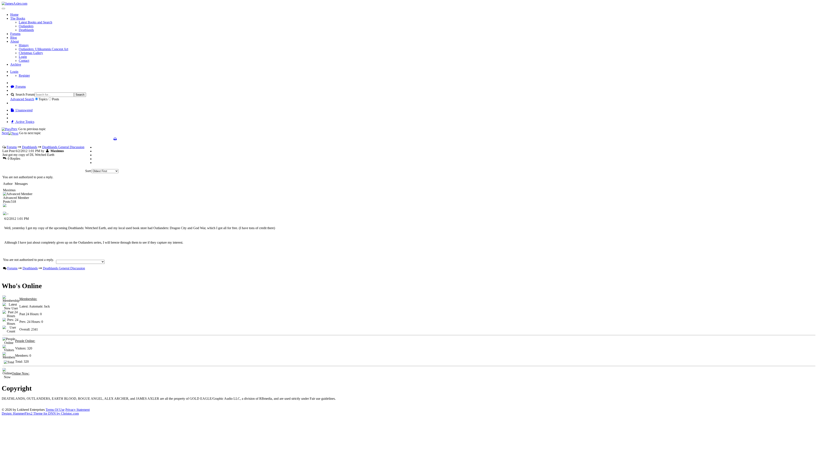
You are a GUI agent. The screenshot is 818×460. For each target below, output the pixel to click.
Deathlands (26, 30)
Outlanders (26, 26)
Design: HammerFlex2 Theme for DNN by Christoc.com (40, 413)
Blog (13, 37)
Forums (15, 34)
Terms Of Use (55, 409)
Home (14, 14)
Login (23, 57)
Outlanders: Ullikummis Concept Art (43, 49)
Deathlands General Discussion (63, 147)
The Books (17, 18)
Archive (15, 64)
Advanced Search (22, 99)
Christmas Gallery (31, 53)
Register (24, 75)
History (24, 45)
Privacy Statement (77, 409)
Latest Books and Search (35, 22)
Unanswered (24, 110)
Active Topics (24, 122)
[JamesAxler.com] (14, 3)
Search (80, 94)
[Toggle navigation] (3, 8)
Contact (24, 60)
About (14, 41)
